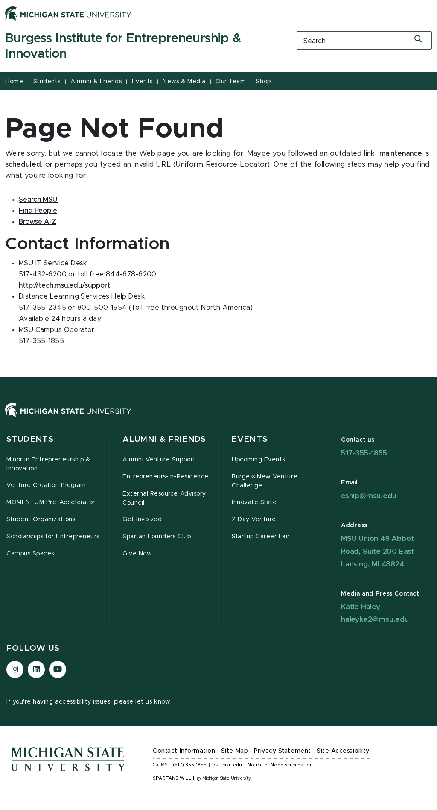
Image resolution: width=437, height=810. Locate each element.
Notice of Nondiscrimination (280, 765)
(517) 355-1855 (190, 765)
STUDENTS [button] (30, 439)
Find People (38, 210)
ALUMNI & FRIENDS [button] (164, 439)
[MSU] (218, 418)
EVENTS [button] (250, 439)
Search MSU (38, 199)
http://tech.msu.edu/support (64, 285)
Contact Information (184, 751)
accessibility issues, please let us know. (113, 702)
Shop (263, 82)
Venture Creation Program (46, 485)
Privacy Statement (282, 751)
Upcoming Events (258, 460)
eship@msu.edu (368, 495)
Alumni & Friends (96, 82)
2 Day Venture (254, 519)
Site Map (234, 751)
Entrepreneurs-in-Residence (165, 477)
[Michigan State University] (68, 13)
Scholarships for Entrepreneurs (52, 537)
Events (142, 82)
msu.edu (232, 765)
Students (47, 82)
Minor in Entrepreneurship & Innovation (48, 464)
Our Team (231, 82)
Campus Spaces (30, 554)
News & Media (184, 82)
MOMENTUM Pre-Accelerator (50, 502)
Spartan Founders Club (156, 537)
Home (14, 82)
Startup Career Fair (261, 537)
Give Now (137, 554)
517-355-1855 (364, 453)
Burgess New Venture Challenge (264, 481)
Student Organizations (40, 519)
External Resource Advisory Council (164, 498)
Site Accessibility (343, 751)
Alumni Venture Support (159, 460)
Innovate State (254, 502)
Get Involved (142, 519)
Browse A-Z (37, 221)
